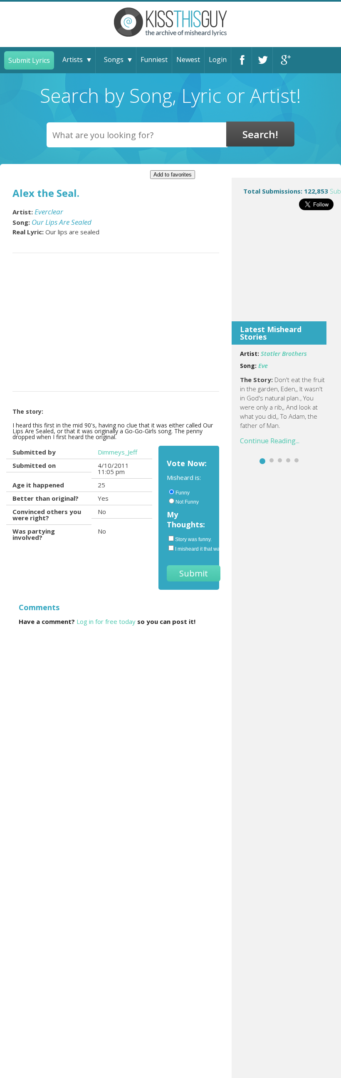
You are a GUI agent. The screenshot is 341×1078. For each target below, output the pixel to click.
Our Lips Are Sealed (61, 222)
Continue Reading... (269, 440)
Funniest (154, 59)
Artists (72, 59)
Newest (188, 59)
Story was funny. (193, 539)
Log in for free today (106, 621)
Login (218, 59)
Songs (114, 59)
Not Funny (187, 502)
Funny (182, 493)
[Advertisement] (286, 271)
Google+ (283, 60)
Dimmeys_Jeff (117, 452)
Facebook (241, 60)
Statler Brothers (284, 353)
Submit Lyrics (29, 60)
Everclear (49, 211)
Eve (263, 365)
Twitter (262, 60)
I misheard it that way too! (193, 549)
